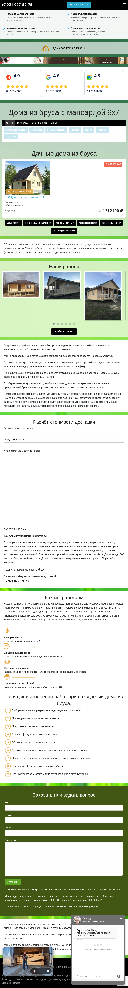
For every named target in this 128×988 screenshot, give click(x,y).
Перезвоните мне (79, 4)
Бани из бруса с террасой (64, 231)
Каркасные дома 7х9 (111, 223)
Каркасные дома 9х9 (88, 223)
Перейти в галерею (64, 331)
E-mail (8, 827)
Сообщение (10, 840)
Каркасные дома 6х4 (65, 223)
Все (55, 122)
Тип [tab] (11, 122)
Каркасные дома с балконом (38, 223)
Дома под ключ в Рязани (69, 48)
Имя (7, 802)
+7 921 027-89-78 (17, 4)
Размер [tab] (23, 122)
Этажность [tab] (40, 122)
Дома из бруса (13, 223)
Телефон (9, 815)
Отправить (12, 882)
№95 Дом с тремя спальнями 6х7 (24, 197)
